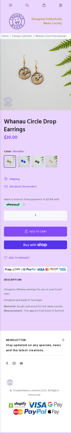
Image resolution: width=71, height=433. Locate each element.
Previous (3, 74)
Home (5, 36)
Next (67, 74)
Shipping (14, 179)
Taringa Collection (22, 36)
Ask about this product (23, 186)
